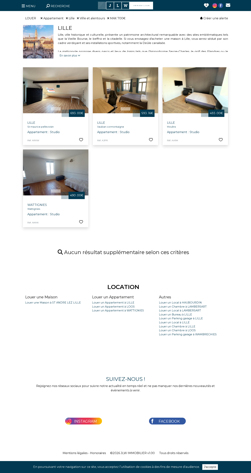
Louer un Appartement (113, 297)
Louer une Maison (41, 297)
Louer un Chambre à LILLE (177, 326)
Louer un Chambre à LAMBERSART (183, 306)
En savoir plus (69, 55)
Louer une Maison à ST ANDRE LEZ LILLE (53, 302)
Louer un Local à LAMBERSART (180, 310)
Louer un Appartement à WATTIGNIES (118, 310)
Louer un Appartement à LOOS (113, 306)
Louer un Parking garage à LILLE (181, 318)
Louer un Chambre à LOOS (177, 330)
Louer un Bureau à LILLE (175, 314)
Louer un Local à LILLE (174, 322)
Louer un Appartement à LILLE (113, 302)
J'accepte (210, 467)
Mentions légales (75, 453)
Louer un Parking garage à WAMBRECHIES (188, 334)
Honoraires (98, 453)
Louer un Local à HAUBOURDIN (180, 302)
